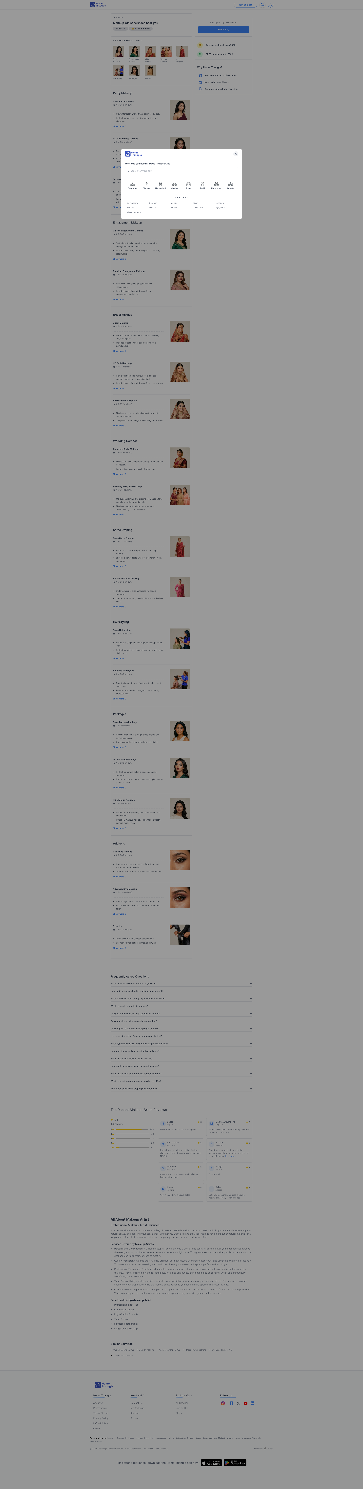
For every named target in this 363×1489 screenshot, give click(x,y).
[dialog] (181, 184)
